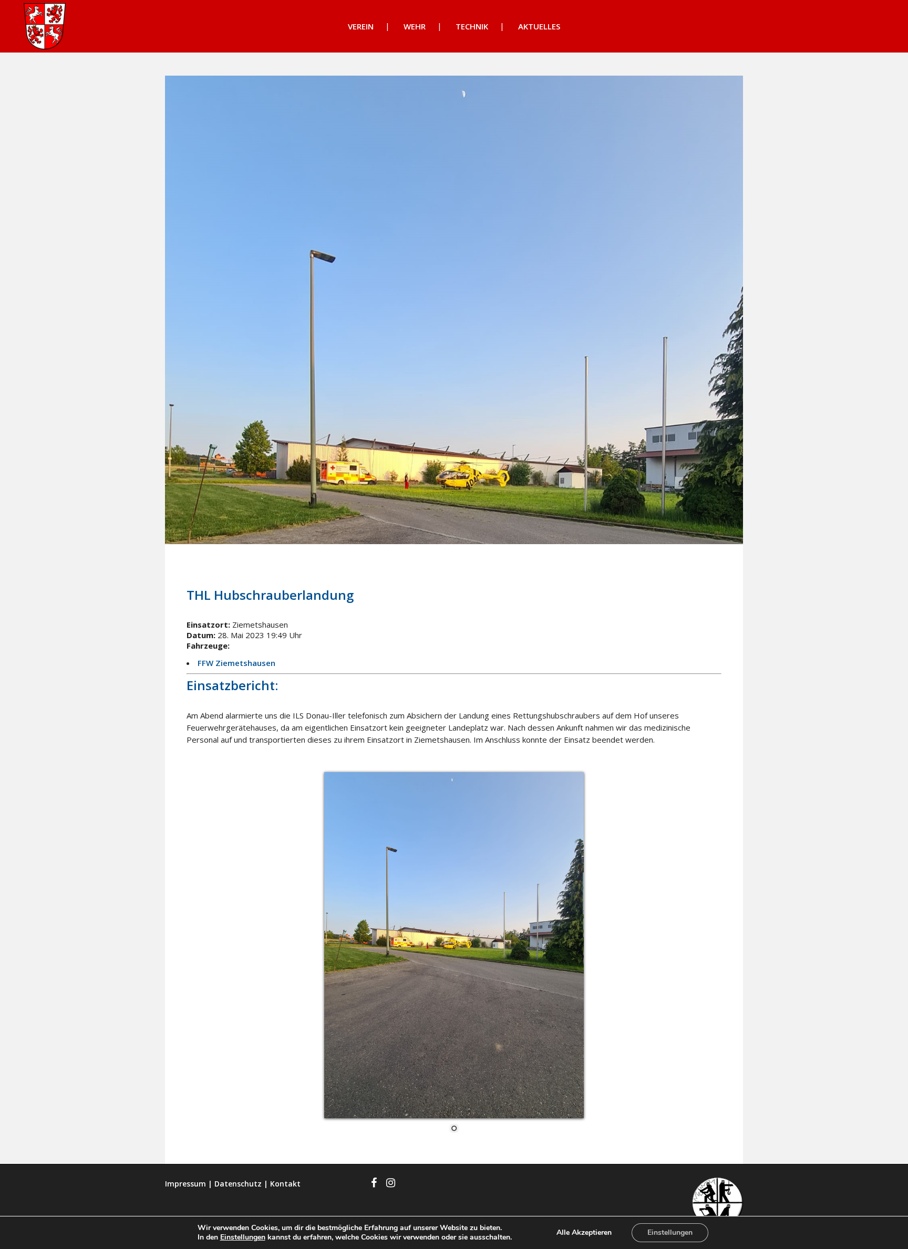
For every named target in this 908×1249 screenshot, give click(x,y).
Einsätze (269, 566)
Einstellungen (242, 1237)
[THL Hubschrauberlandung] (454, 310)
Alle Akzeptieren (584, 1232)
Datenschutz (238, 1184)
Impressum (185, 1184)
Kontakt (285, 1184)
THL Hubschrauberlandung (270, 594)
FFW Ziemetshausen (236, 663)
